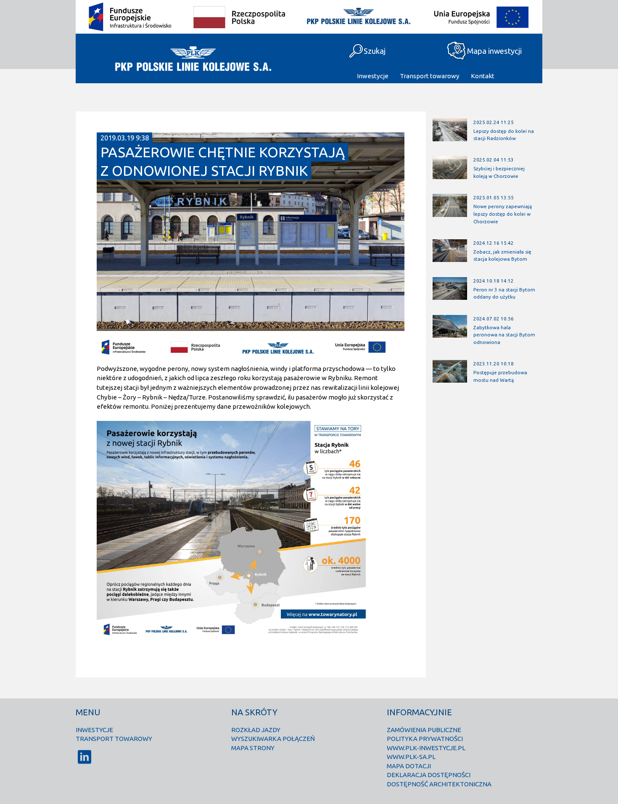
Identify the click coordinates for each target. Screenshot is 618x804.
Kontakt (482, 75)
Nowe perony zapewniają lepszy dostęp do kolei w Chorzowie (502, 214)
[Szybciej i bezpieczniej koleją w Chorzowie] (450, 175)
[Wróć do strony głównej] (192, 58)
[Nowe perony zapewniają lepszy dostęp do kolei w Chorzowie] (450, 213)
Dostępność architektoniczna (439, 784)
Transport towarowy (430, 75)
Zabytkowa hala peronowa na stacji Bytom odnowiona (504, 335)
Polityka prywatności (425, 738)
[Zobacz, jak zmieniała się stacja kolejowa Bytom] (450, 258)
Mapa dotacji (409, 766)
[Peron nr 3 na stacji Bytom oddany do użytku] (450, 296)
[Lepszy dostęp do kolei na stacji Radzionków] (450, 137)
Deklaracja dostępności (428, 774)
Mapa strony (253, 747)
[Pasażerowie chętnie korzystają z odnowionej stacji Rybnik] (250, 327)
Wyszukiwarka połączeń (273, 738)
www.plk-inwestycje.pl (426, 747)
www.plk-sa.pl (411, 756)
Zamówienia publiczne (424, 729)
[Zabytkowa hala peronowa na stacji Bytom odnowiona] (450, 333)
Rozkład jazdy (255, 729)
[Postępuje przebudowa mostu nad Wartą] (450, 379)
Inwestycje (372, 75)
